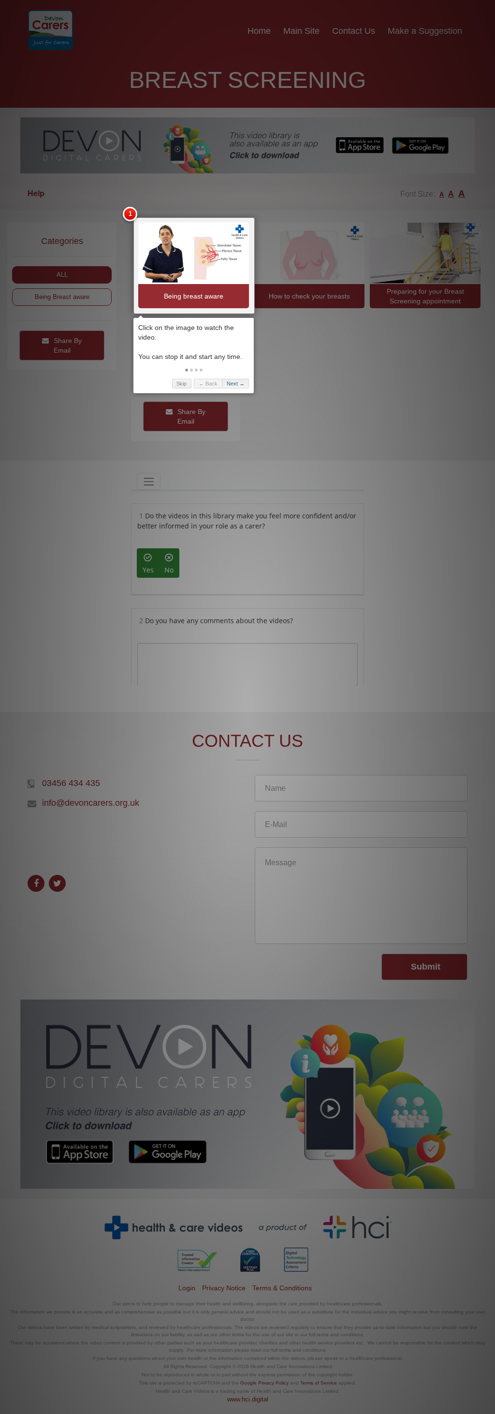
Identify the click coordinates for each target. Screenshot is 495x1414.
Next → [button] (236, 383)
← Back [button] (208, 383)
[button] (186, 370)
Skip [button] (181, 383)
